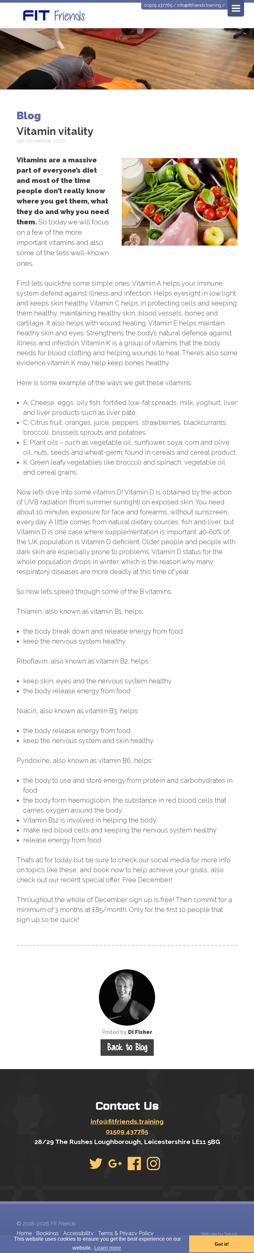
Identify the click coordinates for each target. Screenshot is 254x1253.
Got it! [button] (222, 1244)
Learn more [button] (107, 1248)
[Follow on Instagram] (153, 1163)
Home (24, 1233)
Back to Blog (127, 1047)
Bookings (47, 1233)
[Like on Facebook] (134, 1163)
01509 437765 (158, 5)
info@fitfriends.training (199, 5)
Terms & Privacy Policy (125, 1233)
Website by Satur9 (219, 1233)
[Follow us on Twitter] (96, 1163)
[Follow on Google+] (115, 1163)
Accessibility (78, 1233)
